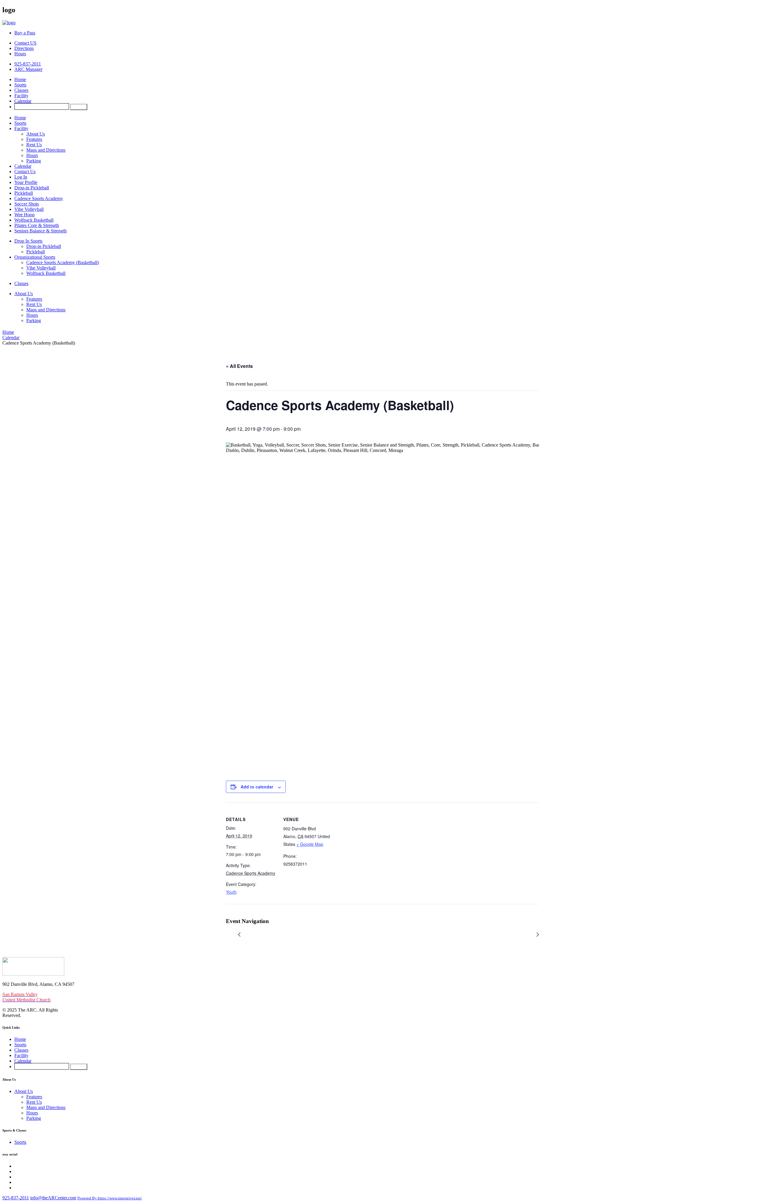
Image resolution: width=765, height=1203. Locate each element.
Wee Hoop (24, 214)
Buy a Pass (24, 32)
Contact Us (25, 171)
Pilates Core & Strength (36, 225)
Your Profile (25, 182)
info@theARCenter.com (53, 1197)
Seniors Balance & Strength (40, 230)
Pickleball (23, 193)
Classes (21, 90)
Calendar (22, 100)
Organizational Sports (34, 257)
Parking (33, 160)
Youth (231, 892)
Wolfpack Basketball (33, 220)
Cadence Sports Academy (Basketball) (62, 262)
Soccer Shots (26, 203)
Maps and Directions (45, 150)
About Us (35, 133)
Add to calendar (257, 787)
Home (20, 79)
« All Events (239, 366)
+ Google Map (309, 844)
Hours (20, 53)
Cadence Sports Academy (38, 198)
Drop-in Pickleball (31, 187)
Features (34, 139)
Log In (20, 176)
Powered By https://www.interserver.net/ (109, 1198)
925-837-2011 (27, 63)
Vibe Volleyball (29, 209)
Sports (20, 84)
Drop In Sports (28, 240)
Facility (21, 95)
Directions (24, 48)
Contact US (25, 42)
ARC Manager (28, 69)
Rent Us (34, 144)
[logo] (9, 22)
